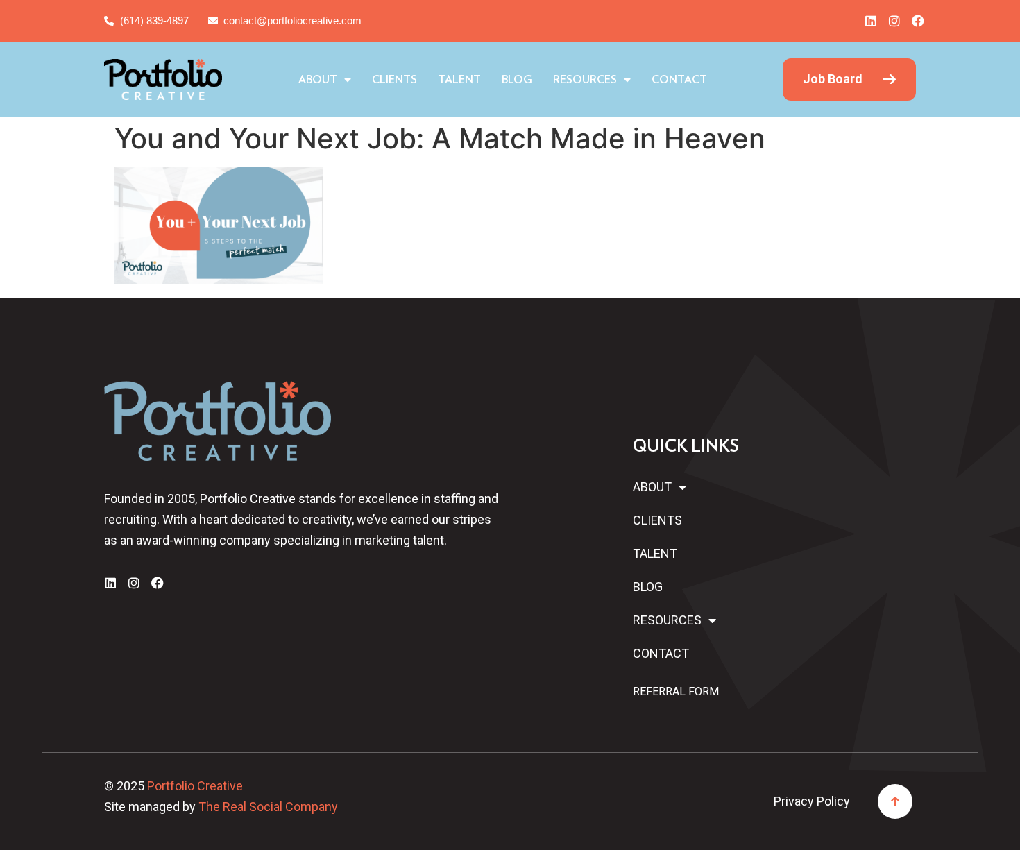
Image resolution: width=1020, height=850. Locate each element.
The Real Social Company (268, 806)
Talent (459, 79)
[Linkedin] (871, 21)
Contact (679, 79)
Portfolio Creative (195, 786)
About (317, 79)
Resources (585, 79)
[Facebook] (918, 21)
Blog (517, 79)
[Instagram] (894, 21)
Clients (394, 79)
